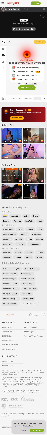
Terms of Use (7, 332)
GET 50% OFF (17, 118)
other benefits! (31, 84)
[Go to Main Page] (15, 3)
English (35, 315)
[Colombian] (5, 216)
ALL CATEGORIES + (28, 304)
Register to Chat (27, 88)
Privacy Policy (7, 327)
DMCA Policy (7, 336)
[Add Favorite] (3, 41)
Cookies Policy (7, 340)
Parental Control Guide (10, 345)
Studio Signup (29, 332)
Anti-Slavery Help (8, 349)
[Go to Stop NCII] (16, 406)
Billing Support (7, 365)
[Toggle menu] (3, 3)
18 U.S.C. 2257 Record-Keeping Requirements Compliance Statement (23, 415)
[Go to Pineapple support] (4, 406)
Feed (25, 9)
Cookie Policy (28, 426)
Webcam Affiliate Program (33, 336)
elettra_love (8, 207)
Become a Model (30, 327)
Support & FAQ (7, 361)
